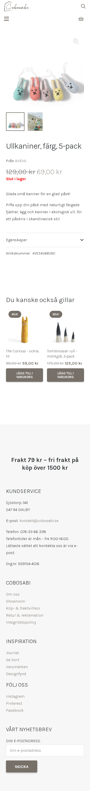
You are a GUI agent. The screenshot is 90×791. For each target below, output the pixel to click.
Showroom (15, 601)
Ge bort (12, 659)
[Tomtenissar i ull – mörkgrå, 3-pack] (65, 326)
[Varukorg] (81, 19)
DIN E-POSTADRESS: (23, 740)
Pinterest (14, 703)
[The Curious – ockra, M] (24, 326)
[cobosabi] (16, 6)
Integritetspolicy (21, 622)
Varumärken (17, 666)
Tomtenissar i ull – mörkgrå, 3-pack (62, 354)
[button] (83, 6)
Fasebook (15, 710)
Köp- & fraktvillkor (23, 608)
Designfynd (16, 673)
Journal (12, 652)
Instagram (15, 696)
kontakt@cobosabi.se (39, 520)
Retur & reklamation (24, 615)
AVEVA (20, 160)
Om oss (13, 594)
